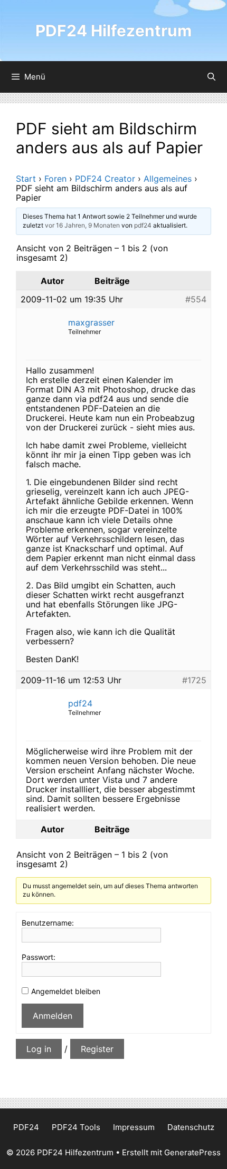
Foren (55, 178)
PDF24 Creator (105, 178)
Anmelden (52, 1015)
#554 (195, 299)
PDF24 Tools (76, 1127)
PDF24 (26, 1127)
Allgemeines (168, 178)
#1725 (194, 680)
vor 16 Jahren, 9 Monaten (82, 225)
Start (26, 178)
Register (97, 1049)
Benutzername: (48, 922)
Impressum (134, 1127)
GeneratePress (192, 1152)
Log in (38, 1049)
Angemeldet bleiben (65, 991)
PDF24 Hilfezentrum (113, 30)
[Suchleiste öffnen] (211, 77)
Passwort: (38, 956)
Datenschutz (190, 1127)
